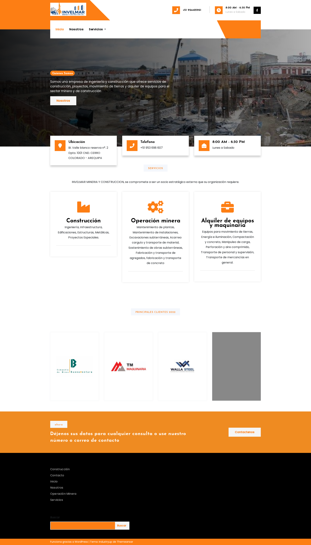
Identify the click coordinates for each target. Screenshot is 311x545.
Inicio (60, 29)
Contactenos (244, 432)
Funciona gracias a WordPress (69, 542)
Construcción (83, 221)
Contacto (57, 475)
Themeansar (125, 542)
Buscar (55, 517)
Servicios (96, 29)
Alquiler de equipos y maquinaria (227, 223)
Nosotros (76, 29)
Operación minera (155, 221)
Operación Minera (63, 494)
